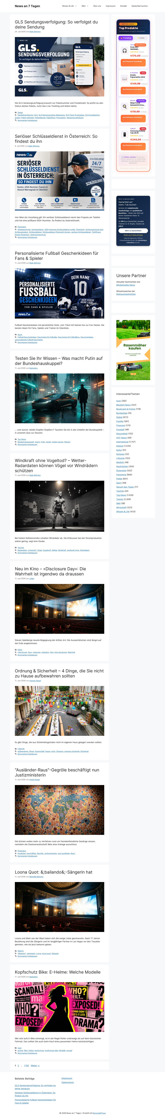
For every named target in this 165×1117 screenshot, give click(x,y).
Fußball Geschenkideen (27, 337)
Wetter (54, 550)
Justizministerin (50, 853)
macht (37, 442)
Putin (43, 442)
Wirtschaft (121, 507)
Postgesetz (61, 118)
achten (20, 1050)
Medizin (120, 462)
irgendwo (45, 652)
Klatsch (21, 951)
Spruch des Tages (125, 487)
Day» (30, 652)
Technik (21, 548)
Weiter (35, 1065)
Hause (47, 751)
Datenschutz (68, 1082)
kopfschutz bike (51, 1050)
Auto (20, 1048)
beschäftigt (31, 853)
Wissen (67, 442)
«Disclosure (22, 652)
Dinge (31, 751)
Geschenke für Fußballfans (69, 337)
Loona (38, 953)
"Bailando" (22, 953)
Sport (20, 335)
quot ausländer (64, 853)
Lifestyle (21, 749)
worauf (69, 1050)
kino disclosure (61, 652)
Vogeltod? (47, 550)
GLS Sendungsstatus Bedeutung (52, 115)
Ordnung (59, 751)
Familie (119, 421)
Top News (22, 439)
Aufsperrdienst (37, 229)
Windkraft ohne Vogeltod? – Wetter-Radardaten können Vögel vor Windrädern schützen (56, 465)
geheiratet (31, 953)
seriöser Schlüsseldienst (81, 232)
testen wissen (57, 442)
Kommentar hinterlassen (27, 120)
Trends (119, 499)
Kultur (20, 650)
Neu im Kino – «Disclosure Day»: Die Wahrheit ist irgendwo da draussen (50, 571)
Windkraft (62, 550)
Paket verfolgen (27, 118)
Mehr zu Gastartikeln (133, 231)
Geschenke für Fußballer (47, 337)
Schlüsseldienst (35, 232)
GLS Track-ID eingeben (75, 115)
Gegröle (40, 853)
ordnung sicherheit (71, 751)
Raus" (73, 853)
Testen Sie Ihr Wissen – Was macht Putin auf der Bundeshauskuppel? (59, 361)
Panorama (121, 474)
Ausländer (22, 853)
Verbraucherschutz (38, 235)
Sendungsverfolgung (75, 118)
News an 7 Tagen (27, 6)
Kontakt (123, 6)
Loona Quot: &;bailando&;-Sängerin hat (53, 872)
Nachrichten (122, 466)
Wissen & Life (68, 6)
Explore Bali (39, 751)
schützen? (32, 550)
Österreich (22, 227)
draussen (37, 652)
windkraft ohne (73, 550)
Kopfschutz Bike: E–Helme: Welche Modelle (57, 972)
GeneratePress (99, 1113)
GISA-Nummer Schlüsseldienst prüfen (59, 229)
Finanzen (120, 425)
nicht (53, 751)
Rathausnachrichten (126, 294)
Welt (83, 6)
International (122, 442)
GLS (36, 115)
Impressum (110, 6)
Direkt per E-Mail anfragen (133, 235)
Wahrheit (71, 652)
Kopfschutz (39, 1050)
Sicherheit (84, 751)
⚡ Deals (140, 38)
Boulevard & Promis (125, 409)
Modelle (62, 1050)
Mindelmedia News (125, 285)
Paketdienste (40, 118)
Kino (52, 652)
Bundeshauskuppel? (26, 442)
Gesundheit (122, 433)
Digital (20, 112)
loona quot (46, 953)
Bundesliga (121, 413)
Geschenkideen (87, 337)
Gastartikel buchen (140, 6)
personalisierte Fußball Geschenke (29, 340)
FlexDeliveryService (25, 115)
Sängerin (55, 953)
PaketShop (51, 118)
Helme (31, 1050)
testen (48, 442)
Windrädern (84, 550)
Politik (119, 479)
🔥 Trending (126, 38)
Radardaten (22, 550)
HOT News (121, 438)
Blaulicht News (123, 405)
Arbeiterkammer (24, 229)
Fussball (120, 429)
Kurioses (120, 454)
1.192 (26, 1065)
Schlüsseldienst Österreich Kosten (56, 232)
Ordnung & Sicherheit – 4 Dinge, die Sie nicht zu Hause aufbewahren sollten (59, 673)
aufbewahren (23, 751)
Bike (26, 1050)
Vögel (39, 550)
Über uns (97, 6)
